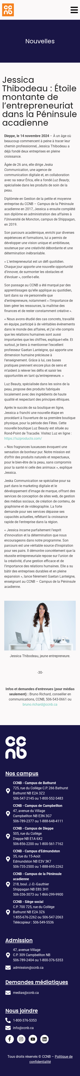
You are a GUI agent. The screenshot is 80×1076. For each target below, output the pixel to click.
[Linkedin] (44, 1039)
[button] (74, 10)
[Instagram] (21, 1039)
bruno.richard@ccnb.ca (40, 704)
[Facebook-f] (9, 1039)
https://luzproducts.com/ (23, 438)
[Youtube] (33, 1039)
